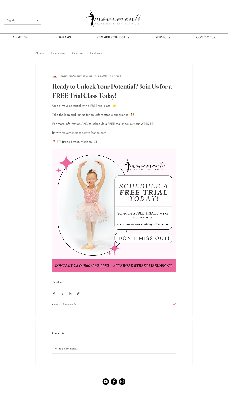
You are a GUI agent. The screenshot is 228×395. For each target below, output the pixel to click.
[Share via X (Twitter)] (62, 293)
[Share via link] (78, 293)
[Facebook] (114, 381)
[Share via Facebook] (53, 293)
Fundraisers (96, 52)
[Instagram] (122, 381)
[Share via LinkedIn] (70, 293)
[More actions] (174, 76)
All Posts (40, 52)
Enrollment (77, 52)
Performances (58, 52)
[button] (20, 37)
